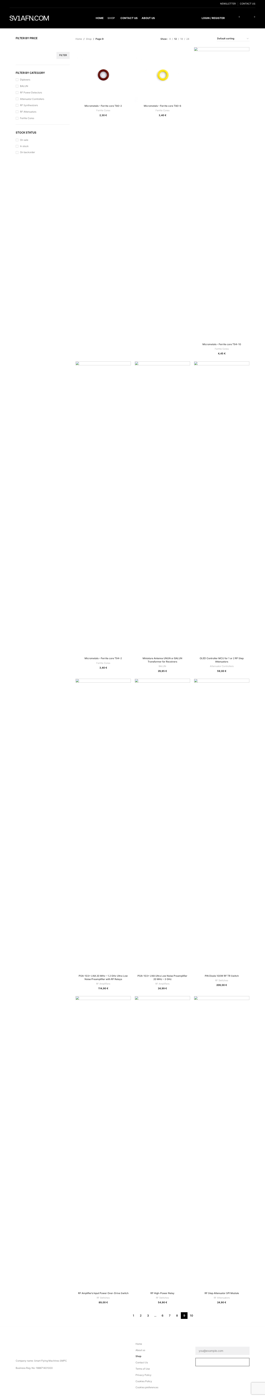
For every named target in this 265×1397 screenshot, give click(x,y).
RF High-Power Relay (162, 1293)
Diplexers (25, 79)
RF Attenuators (28, 111)
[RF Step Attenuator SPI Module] (221, 1143)
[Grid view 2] (198, 39)
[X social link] (16, 3)
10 (191, 1315)
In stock (24, 146)
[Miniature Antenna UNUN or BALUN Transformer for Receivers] (162, 508)
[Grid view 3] (203, 39)
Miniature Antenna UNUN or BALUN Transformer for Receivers (162, 660)
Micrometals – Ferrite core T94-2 (103, 658)
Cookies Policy (144, 1381)
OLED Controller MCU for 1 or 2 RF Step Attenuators (222, 660)
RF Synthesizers (29, 105)
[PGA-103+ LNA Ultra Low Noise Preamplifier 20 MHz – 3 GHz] (162, 825)
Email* (200, 1344)
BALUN (24, 86)
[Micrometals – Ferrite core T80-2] (103, 74)
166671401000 (44, 1367)
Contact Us (142, 1362)
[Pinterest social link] (30, 3)
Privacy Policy (143, 1375)
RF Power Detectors (31, 92)
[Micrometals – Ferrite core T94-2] (103, 508)
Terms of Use (143, 1368)
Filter (63, 55)
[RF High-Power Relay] (162, 1143)
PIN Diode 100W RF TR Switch (222, 975)
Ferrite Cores (27, 118)
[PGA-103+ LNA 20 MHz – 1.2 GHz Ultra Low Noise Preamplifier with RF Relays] (103, 825)
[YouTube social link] (26, 3)
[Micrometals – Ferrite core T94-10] (221, 194)
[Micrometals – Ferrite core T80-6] (162, 74)
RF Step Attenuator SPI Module (222, 1293)
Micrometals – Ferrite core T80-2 (103, 105)
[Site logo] (29, 17)
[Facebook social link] (12, 3)
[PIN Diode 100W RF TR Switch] (221, 825)
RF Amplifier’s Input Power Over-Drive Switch (103, 1293)
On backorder (27, 152)
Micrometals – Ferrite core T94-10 (221, 344)
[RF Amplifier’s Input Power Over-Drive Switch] (103, 1143)
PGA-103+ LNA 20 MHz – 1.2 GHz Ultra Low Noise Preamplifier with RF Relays (103, 977)
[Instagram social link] (21, 3)
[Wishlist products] (245, 18)
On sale (24, 139)
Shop (89, 38)
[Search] (230, 18)
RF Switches (221, 980)
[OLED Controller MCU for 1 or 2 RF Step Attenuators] (221, 508)
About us (140, 1350)
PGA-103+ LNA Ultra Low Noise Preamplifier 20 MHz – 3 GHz (162, 977)
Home (79, 38)
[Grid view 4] (209, 39)
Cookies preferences (147, 1387)
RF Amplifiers (103, 983)
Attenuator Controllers (32, 98)
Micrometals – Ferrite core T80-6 (162, 105)
